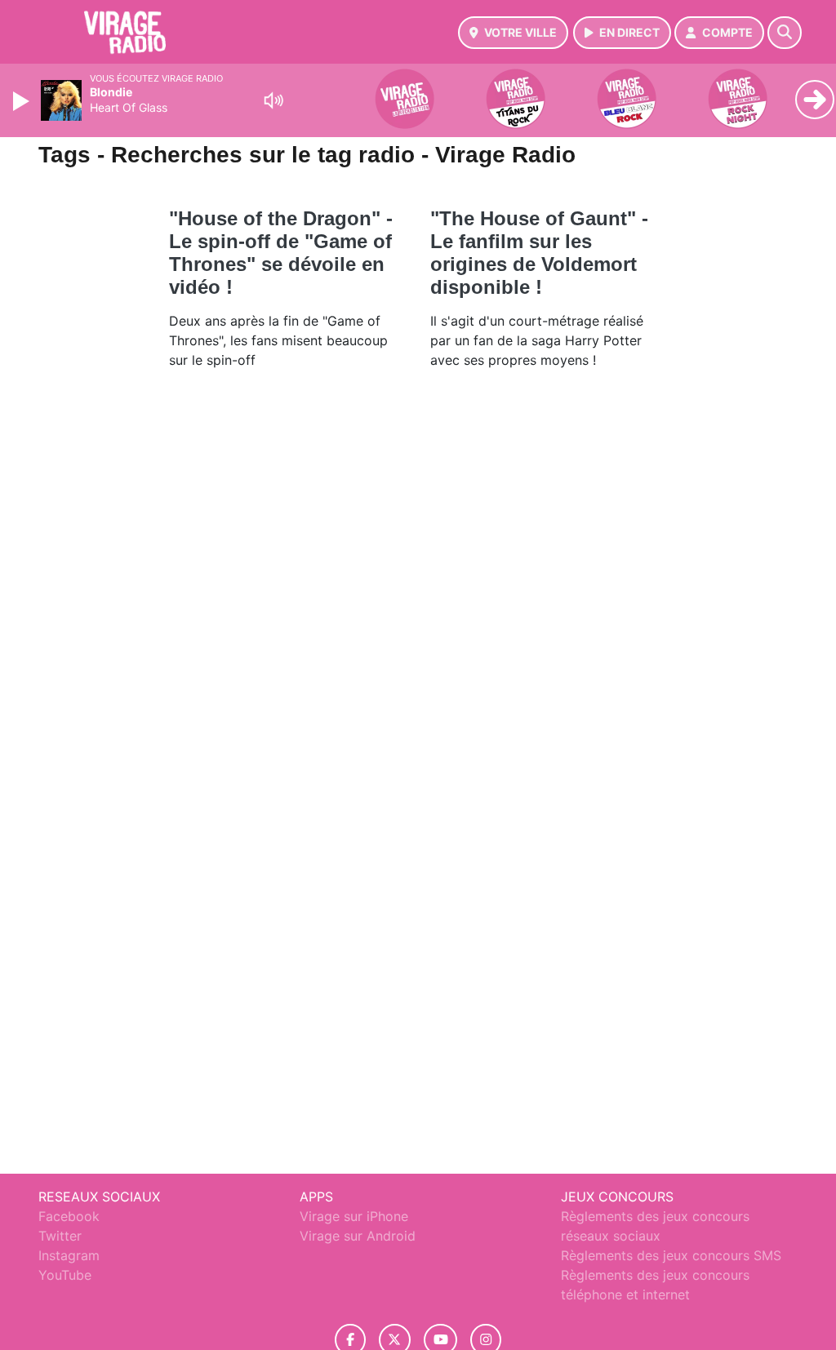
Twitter (60, 1236)
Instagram (69, 1255)
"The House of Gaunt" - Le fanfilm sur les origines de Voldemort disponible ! (539, 252)
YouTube (64, 1275)
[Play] (23, 101)
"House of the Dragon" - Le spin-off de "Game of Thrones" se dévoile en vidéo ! (281, 252)
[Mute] (273, 100)
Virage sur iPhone (354, 1216)
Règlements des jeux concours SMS (671, 1255)
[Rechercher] (784, 32)
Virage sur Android (358, 1236)
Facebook (69, 1216)
